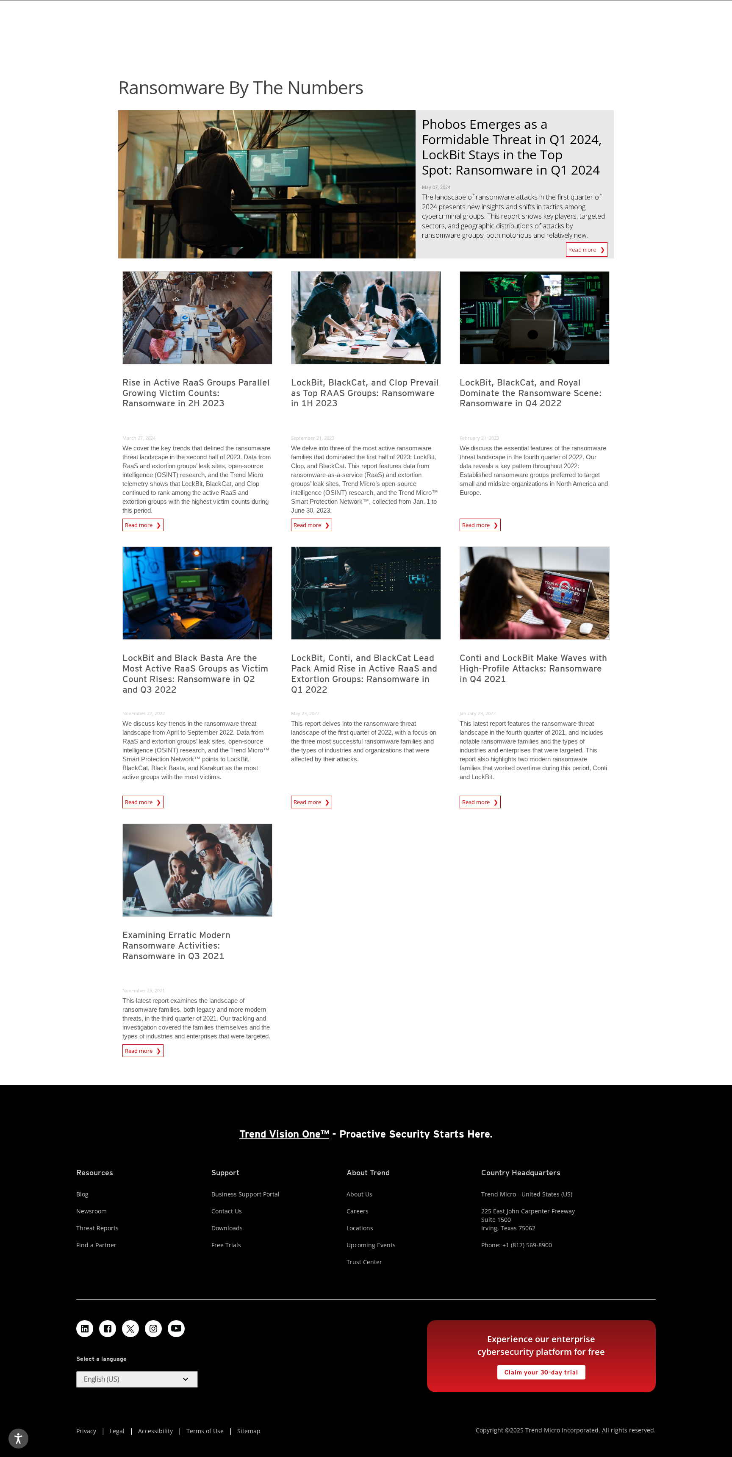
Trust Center (364, 1262)
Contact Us (226, 1211)
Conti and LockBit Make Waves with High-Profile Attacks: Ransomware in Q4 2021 (533, 668)
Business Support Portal (245, 1194)
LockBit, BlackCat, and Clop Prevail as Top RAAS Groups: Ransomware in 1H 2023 (365, 393)
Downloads (227, 1228)
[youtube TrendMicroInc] (176, 1328)
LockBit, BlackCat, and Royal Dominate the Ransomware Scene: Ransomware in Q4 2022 (531, 393)
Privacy (86, 1431)
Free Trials (226, 1245)
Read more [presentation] (139, 524)
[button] (137, 1379)
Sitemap (249, 1431)
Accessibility (155, 1431)
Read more (583, 247)
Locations (360, 1228)
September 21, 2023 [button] (312, 438)
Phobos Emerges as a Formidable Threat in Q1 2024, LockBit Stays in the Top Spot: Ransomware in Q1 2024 (512, 146)
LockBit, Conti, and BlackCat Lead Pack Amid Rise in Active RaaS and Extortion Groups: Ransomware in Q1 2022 (364, 673)
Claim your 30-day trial (537, 1370)
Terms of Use (205, 1431)
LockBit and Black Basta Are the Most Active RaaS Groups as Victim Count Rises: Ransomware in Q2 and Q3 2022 (195, 673)
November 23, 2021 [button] (143, 990)
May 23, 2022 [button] (305, 713)
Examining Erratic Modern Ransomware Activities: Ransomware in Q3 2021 (176, 945)
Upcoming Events (371, 1245)
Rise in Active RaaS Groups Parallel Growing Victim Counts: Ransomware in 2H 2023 (196, 393)
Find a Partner (96, 1245)
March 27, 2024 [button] (138, 438)
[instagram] (153, 1328)
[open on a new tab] (130, 1328)
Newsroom (91, 1211)
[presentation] (197, 317)
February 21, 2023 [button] (479, 438)
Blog (82, 1194)
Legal (117, 1431)
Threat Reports (97, 1228)
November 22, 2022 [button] (143, 713)
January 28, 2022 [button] (478, 713)
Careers (358, 1211)
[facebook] (107, 1328)
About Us (359, 1194)
